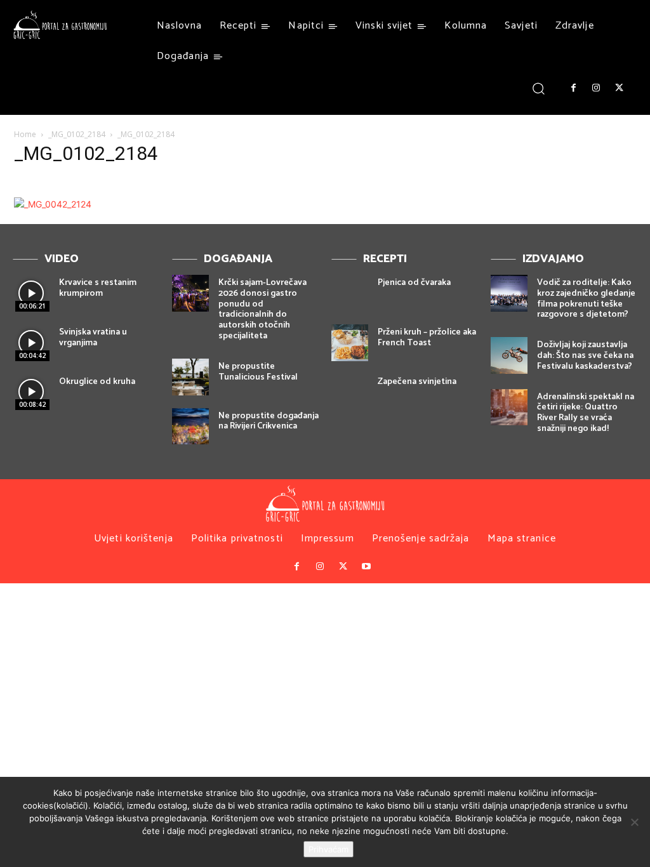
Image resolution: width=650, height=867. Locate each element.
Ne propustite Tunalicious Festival (258, 372)
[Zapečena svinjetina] (349, 392)
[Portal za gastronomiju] (60, 25)
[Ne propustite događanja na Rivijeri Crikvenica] (190, 426)
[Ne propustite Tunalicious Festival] (190, 377)
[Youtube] (365, 566)
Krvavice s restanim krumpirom (97, 288)
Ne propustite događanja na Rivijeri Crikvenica (268, 421)
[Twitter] (619, 88)
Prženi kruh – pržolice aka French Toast (427, 337)
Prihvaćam (328, 849)
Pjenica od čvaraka (414, 282)
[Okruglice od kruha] (31, 392)
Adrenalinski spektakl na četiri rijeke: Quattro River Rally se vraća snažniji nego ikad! (585, 413)
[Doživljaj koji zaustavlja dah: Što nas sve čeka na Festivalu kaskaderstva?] (509, 355)
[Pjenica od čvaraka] (349, 293)
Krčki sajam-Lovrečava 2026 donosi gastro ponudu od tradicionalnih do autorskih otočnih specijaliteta (262, 309)
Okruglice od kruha (97, 381)
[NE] (634, 822)
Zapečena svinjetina (417, 381)
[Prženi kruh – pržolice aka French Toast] (349, 342)
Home (25, 134)
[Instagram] (596, 88)
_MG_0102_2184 (76, 134)
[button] (538, 87)
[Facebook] (573, 88)
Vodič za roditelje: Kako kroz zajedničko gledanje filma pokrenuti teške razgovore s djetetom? (586, 298)
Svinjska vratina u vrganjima (93, 337)
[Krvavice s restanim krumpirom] (31, 293)
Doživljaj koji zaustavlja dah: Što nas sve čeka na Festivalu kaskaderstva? (585, 356)
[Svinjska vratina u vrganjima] (31, 342)
